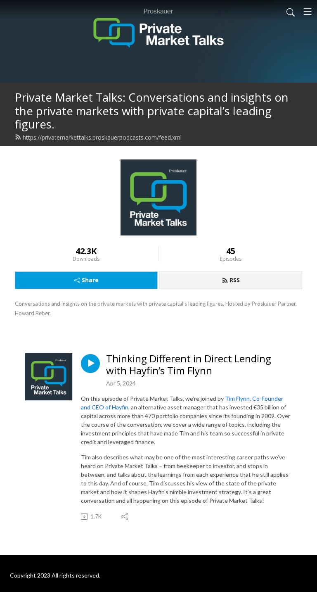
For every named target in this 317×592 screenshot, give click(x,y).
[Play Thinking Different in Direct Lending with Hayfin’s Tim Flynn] (90, 363)
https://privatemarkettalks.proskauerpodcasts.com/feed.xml (102, 137)
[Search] (290, 11)
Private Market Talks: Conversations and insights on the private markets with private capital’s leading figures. (152, 111)
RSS (234, 280)
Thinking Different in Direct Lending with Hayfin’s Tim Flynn (188, 365)
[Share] (125, 516)
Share (90, 280)
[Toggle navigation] (307, 11)
